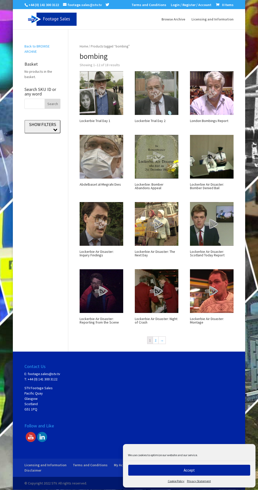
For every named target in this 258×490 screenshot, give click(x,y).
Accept (189, 470)
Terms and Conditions (149, 5)
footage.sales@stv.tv (44, 374)
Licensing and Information (212, 19)
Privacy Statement (199, 481)
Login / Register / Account (191, 5)
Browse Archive (173, 19)
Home (84, 46)
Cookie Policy (176, 481)
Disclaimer (32, 470)
